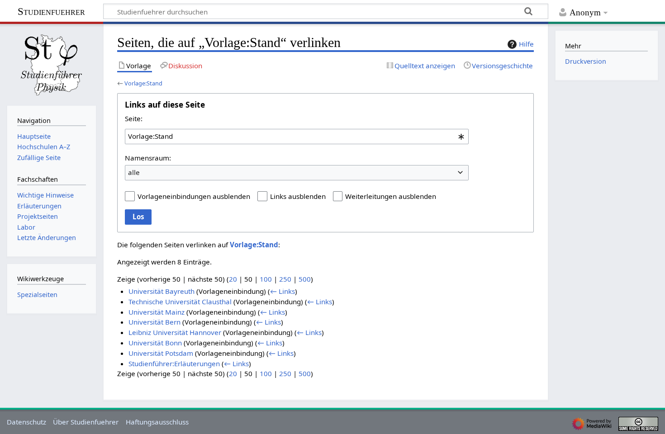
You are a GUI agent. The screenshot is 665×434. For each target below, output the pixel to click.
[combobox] (297, 136)
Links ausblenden (298, 196)
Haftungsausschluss (157, 421)
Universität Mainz (156, 311)
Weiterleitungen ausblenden (390, 196)
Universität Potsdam (160, 353)
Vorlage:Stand (143, 83)
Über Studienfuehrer (86, 421)
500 (305, 278)
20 (233, 278)
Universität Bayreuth (161, 291)
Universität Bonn (155, 342)
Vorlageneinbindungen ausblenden (194, 196)
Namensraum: (148, 157)
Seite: (133, 118)
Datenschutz (26, 421)
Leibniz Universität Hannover (174, 332)
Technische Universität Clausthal (180, 301)
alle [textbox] (134, 172)
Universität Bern (154, 321)
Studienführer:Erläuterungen (174, 363)
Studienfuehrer (51, 11)
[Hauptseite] (51, 64)
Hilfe (526, 43)
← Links (282, 291)
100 (266, 278)
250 (285, 278)
